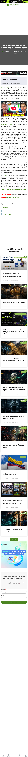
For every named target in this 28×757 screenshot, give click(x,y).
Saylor (6, 175)
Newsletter (25, 756)
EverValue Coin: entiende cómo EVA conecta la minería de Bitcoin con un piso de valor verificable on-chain (13, 502)
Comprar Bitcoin (12, 189)
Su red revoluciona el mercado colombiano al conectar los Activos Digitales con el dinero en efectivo (12, 275)
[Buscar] (9, 755)
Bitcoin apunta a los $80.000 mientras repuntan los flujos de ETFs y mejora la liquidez (13, 360)
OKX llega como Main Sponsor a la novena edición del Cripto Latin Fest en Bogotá (13, 331)
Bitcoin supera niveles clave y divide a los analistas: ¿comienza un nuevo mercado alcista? (14, 445)
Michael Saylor (5, 87)
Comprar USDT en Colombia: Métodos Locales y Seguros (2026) (13, 473)
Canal (19, 756)
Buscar (8, 756)
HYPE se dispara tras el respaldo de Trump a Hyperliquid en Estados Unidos (13, 530)
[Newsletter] (25, 755)
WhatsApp (6, 211)
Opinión (15, 53)
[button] (25, 79)
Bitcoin (3, 189)
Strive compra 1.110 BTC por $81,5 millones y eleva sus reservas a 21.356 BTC (14, 303)
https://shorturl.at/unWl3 (12, 197)
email (2, 595)
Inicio (3, 756)
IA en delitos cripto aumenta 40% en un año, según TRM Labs (13, 417)
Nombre (3, 589)
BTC (7, 189)
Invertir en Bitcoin (21, 189)
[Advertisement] (14, 21)
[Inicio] (3, 755)
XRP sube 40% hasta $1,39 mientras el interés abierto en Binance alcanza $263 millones (14, 389)
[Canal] (19, 755)
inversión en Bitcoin (6, 124)
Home (2, 69)
